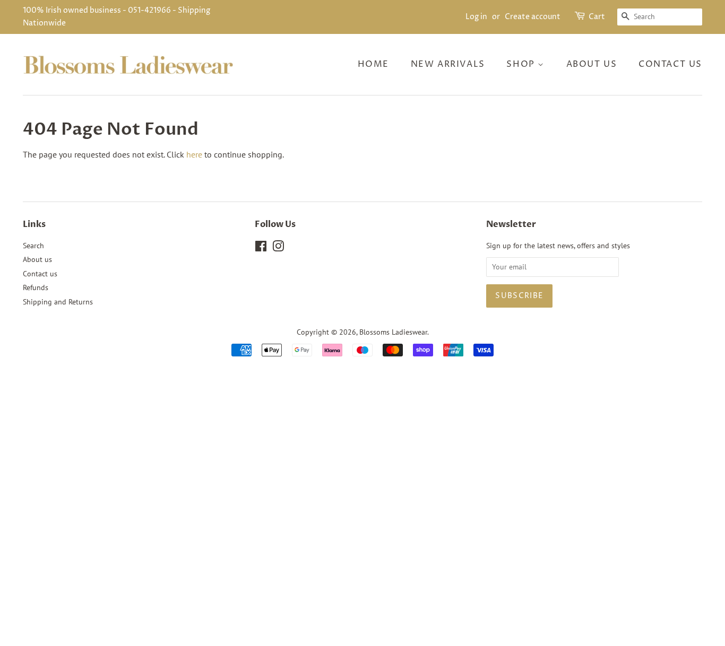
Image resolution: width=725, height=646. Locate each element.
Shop (522, 64)
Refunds (35, 287)
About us (591, 64)
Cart (597, 17)
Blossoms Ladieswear (393, 332)
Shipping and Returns (58, 302)
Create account (532, 17)
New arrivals (448, 64)
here (194, 154)
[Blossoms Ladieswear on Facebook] (261, 248)
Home (373, 64)
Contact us (670, 64)
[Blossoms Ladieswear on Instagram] (278, 248)
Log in (476, 17)
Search (33, 245)
